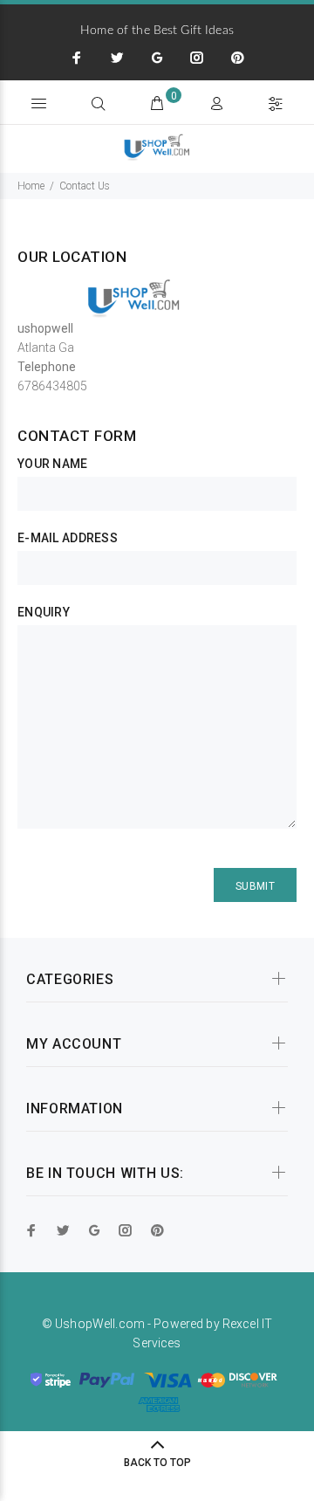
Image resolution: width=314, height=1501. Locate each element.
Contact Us (84, 186)
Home (30, 186)
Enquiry (43, 612)
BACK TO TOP (157, 1462)
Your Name (52, 464)
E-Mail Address (67, 538)
